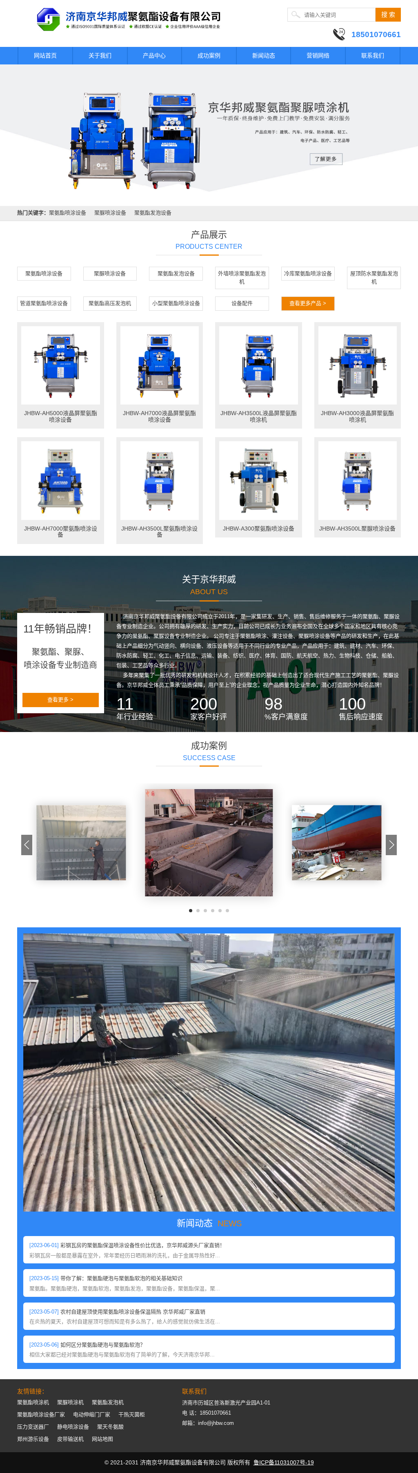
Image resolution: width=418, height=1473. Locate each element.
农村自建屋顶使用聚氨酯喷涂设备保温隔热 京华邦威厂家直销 (132, 1312)
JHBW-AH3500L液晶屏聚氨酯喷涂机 (258, 416)
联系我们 (372, 55)
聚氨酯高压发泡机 (110, 303)
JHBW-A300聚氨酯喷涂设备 (258, 528)
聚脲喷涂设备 (110, 213)
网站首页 (45, 55)
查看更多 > (60, 700)
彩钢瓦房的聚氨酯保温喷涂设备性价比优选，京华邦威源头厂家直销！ (142, 1245)
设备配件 (242, 303)
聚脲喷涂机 (70, 1402)
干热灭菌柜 (131, 1414)
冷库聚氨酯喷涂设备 (308, 273)
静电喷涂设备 (73, 1427)
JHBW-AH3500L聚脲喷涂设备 (357, 528)
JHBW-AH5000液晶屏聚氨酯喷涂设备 (60, 416)
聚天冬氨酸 (110, 1427)
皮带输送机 (70, 1439)
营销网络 (318, 55)
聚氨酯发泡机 (108, 1402)
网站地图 (102, 1439)
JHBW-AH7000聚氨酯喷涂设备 (60, 531)
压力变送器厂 (33, 1427)
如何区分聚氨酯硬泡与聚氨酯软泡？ (102, 1345)
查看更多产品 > (307, 303)
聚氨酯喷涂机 (33, 1402)
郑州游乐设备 (33, 1439)
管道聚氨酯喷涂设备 (44, 303)
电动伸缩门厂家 (91, 1414)
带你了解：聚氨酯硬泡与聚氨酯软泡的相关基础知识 (121, 1278)
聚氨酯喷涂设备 (67, 213)
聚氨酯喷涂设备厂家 (41, 1414)
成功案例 (209, 55)
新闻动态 (263, 55)
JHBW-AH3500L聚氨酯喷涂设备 (159, 531)
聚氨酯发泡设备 (152, 213)
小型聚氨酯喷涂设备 (176, 303)
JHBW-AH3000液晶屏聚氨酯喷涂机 (357, 416)
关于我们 (100, 55)
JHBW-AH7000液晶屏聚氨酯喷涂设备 (159, 416)
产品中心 (154, 55)
